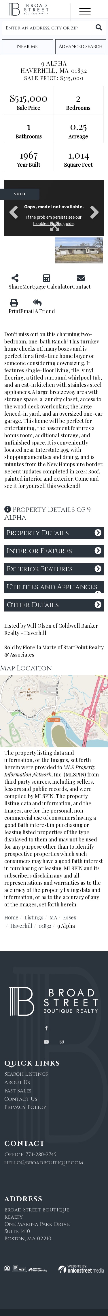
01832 (45, 925)
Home (11, 917)
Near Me (27, 46)
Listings (33, 917)
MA (53, 917)
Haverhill (21, 925)
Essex (69, 917)
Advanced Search (81, 46)
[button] (99, 28)
